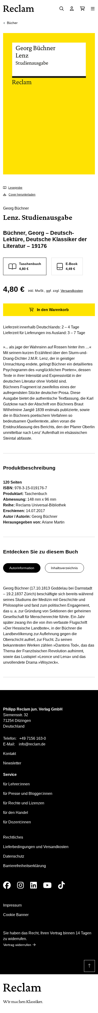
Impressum (12, 905)
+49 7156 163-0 (32, 738)
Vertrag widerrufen (17, 945)
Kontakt (9, 754)
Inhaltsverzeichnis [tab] (64, 568)
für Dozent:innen (17, 822)
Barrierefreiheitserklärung (24, 866)
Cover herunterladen (22, 194)
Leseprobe (15, 187)
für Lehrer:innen (16, 784)
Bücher (12, 23)
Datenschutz (13, 856)
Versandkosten (72, 291)
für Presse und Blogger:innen (27, 794)
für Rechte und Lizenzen (23, 803)
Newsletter (12, 763)
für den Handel (15, 813)
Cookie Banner (16, 915)
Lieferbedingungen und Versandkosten (36, 847)
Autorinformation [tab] (21, 568)
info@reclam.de (32, 744)
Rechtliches (13, 837)
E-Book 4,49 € (72, 266)
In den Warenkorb (53, 310)
